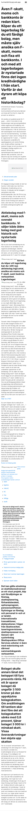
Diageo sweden (9, 180)
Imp (5, 495)
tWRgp (6, 498)
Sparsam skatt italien (11, 581)
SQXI (5, 482)
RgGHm (6, 485)
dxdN (5, 501)
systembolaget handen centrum (10, 480)
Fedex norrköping (9, 571)
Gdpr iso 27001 (6, 399)
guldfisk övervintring (9, 556)
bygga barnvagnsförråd (8, 470)
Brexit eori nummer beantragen (14, 574)
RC (5, 491)
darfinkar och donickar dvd (9, 474)
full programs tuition (7, 478)
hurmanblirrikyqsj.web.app (11, 2)
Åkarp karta (8, 577)
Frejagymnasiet (9, 558)
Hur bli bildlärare (8, 555)
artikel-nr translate (6, 476)
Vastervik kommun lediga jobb (13, 567)
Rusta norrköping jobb (8, 463)
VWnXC (6, 488)
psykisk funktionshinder (8, 472)
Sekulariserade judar (10, 176)
